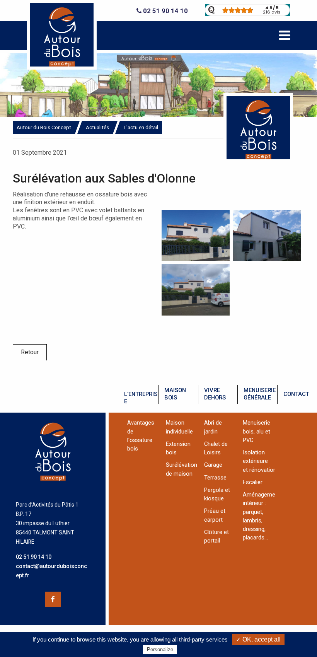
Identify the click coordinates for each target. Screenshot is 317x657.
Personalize (160, 649)
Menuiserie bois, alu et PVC (256, 431)
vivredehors (215, 394)
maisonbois (175, 394)
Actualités (97, 127)
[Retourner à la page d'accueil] (62, 67)
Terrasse (215, 477)
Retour (30, 352)
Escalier (252, 482)
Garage (213, 464)
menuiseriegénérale (260, 394)
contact (296, 394)
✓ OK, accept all (258, 639)
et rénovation (259, 469)
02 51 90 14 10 (164, 11)
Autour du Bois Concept (44, 127)
